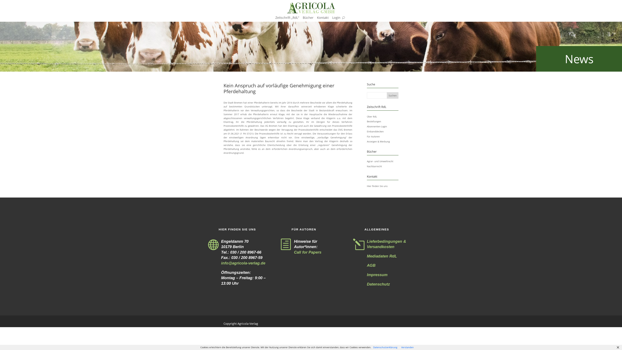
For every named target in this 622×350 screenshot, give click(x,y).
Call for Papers (307, 252)
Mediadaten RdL (382, 256)
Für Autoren (373, 136)
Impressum (377, 275)
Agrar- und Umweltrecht (380, 161)
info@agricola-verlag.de (243, 263)
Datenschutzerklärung (385, 347)
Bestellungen (374, 121)
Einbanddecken (375, 131)
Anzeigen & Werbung (378, 141)
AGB (371, 265)
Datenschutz (378, 284)
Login (336, 18)
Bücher (308, 18)
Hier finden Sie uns (377, 186)
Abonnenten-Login (377, 126)
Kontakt (323, 18)
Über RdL (372, 116)
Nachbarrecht (374, 166)
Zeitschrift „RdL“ (287, 18)
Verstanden (407, 347)
